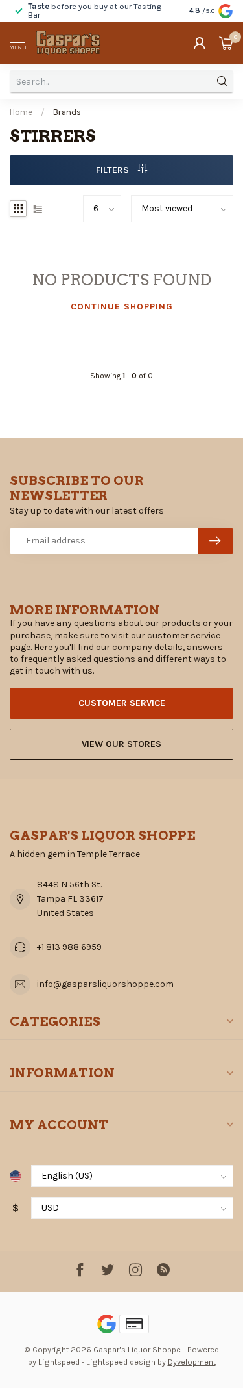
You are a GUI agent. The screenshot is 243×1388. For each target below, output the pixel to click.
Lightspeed (59, 1362)
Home (21, 112)
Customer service (121, 703)
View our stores (121, 744)
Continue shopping (122, 306)
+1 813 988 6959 (69, 946)
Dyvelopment (192, 1362)
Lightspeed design (121, 1362)
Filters (114, 170)
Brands (67, 112)
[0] (226, 43)
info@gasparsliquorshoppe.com (105, 983)
